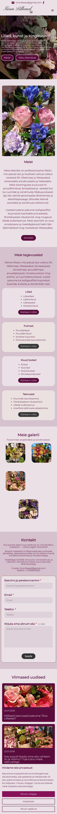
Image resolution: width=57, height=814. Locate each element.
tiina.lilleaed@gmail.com (26, 2)
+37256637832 (32, 570)
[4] (28, 509)
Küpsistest (28, 801)
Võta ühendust (27, 57)
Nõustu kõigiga (28, 794)
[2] (15, 481)
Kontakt (28, 237)
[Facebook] (43, 3)
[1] (41, 453)
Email (9, 595)
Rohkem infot (28, 312)
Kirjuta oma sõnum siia (24, 623)
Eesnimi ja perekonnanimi (22, 580)
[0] (15, 453)
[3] (41, 481)
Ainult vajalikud (28, 809)
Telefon (10, 609)
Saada (28, 656)
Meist (7, 57)
